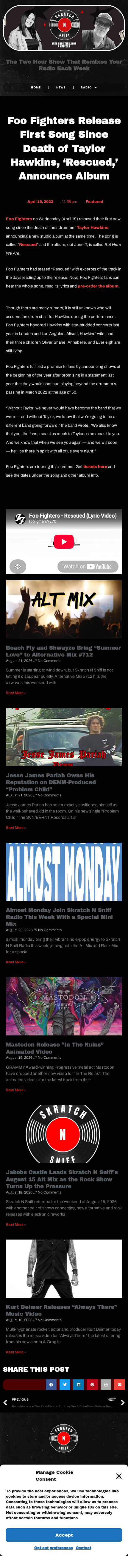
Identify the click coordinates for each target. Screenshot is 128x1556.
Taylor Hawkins (92, 227)
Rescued (28, 244)
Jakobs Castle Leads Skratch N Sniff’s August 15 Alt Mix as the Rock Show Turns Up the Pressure (62, 1179)
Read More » (16, 693)
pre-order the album (98, 286)
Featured (94, 202)
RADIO (86, 87)
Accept (64, 1535)
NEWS (61, 87)
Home (36, 87)
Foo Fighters (19, 219)
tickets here (95, 466)
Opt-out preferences (53, 1548)
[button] (119, 1476)
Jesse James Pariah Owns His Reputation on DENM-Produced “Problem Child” (51, 782)
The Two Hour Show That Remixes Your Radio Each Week (64, 65)
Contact (83, 1548)
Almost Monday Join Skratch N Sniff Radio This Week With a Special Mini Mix (59, 917)
